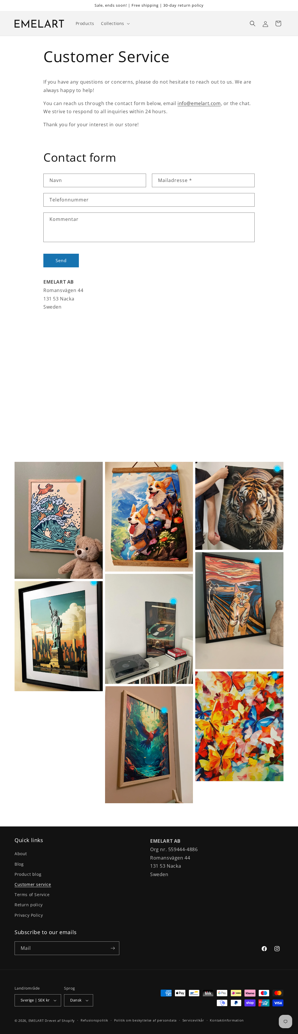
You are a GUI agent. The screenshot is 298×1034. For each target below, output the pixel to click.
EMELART (36, 1020)
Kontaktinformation (227, 1020)
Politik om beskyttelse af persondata (145, 1020)
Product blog (28, 874)
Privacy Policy (29, 915)
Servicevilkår (193, 1020)
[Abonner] (112, 948)
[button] (114, 23)
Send (61, 260)
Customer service (33, 884)
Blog (19, 864)
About (21, 853)
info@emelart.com (199, 103)
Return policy (29, 904)
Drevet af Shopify (60, 1020)
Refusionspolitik (94, 1020)
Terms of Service (32, 894)
